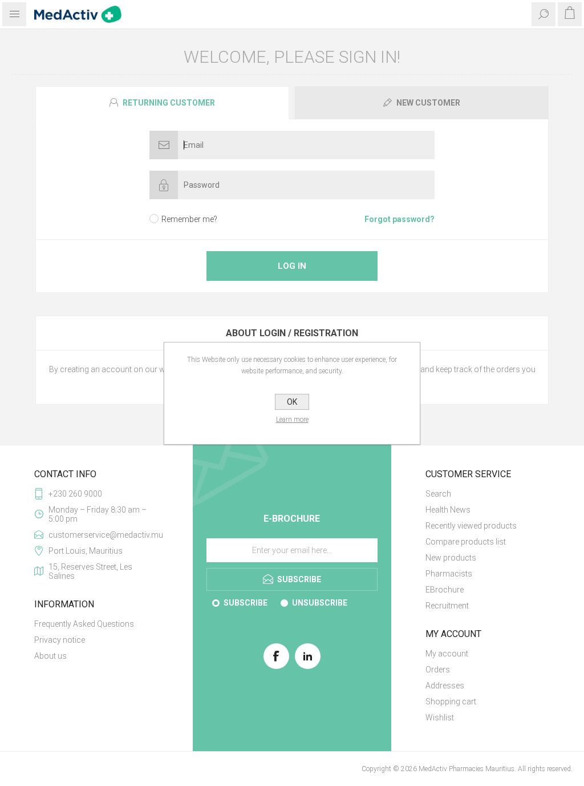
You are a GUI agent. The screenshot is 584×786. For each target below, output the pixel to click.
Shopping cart (450, 701)
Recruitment (447, 605)
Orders (437, 669)
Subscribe (245, 602)
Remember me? (189, 219)
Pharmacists (448, 573)
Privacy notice (59, 639)
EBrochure (444, 589)
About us (50, 655)
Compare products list (465, 541)
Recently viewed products (471, 525)
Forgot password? (399, 219)
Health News (448, 509)
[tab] (163, 102)
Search (438, 493)
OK (292, 401)
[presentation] (162, 102)
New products (450, 557)
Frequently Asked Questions (84, 623)
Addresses (444, 685)
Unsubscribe (319, 602)
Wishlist (439, 717)
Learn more (292, 420)
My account (446, 653)
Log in (292, 266)
